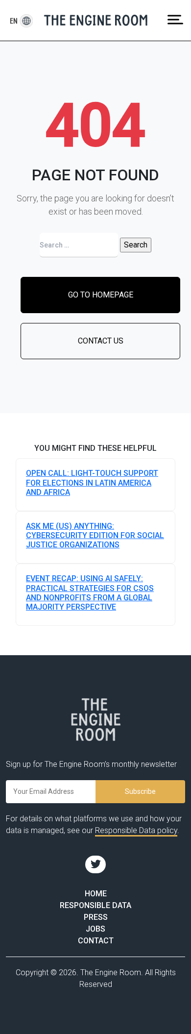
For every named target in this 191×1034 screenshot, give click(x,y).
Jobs (95, 929)
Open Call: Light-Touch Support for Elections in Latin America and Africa (92, 482)
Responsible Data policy (136, 830)
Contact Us (100, 340)
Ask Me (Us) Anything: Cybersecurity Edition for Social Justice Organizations (95, 535)
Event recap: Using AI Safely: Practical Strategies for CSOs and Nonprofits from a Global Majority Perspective (90, 593)
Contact (96, 940)
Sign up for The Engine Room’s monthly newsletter (91, 764)
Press (96, 917)
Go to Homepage (100, 294)
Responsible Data (95, 905)
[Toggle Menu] (175, 19)
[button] (14, 20)
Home (96, 893)
